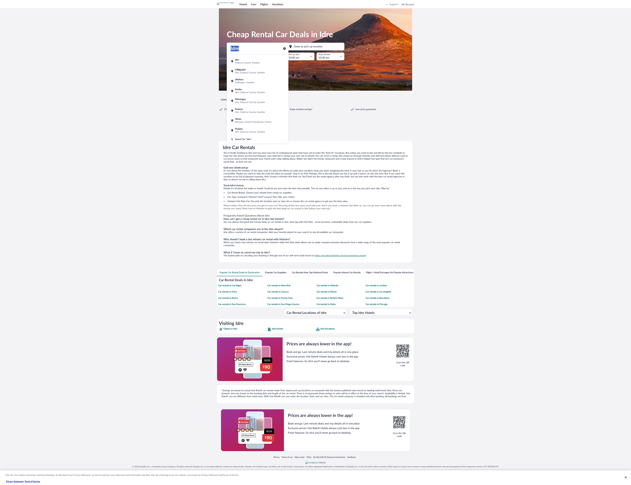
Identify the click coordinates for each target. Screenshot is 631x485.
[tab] (239, 272)
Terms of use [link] (287, 457)
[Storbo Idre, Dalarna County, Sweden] (257, 91)
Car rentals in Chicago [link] (376, 304)
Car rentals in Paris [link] (227, 292)
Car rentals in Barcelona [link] (377, 298)
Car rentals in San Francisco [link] (232, 304)
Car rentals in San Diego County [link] (283, 304)
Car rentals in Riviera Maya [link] (329, 298)
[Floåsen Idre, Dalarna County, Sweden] (257, 130)
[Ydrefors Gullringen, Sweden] (257, 81)
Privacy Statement (15, 482)
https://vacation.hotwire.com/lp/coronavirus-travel (340, 256)
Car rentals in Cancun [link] (278, 292)
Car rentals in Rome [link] (228, 298)
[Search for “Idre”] (257, 139)
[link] (243, 329)
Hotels (243, 4)
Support (393, 4)
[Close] (625, 477)
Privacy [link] (276, 457)
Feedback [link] (351, 457)
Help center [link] (299, 457)
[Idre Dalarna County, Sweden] (257, 61)
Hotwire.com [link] (226, 99)
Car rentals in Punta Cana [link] (280, 298)
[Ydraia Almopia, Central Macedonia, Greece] (257, 121)
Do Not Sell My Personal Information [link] (329, 457)
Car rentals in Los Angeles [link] (378, 292)
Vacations (277, 4)
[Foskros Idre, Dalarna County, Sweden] (257, 111)
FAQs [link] (308, 457)
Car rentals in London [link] (376, 285)
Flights (264, 4)
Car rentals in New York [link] (279, 285)
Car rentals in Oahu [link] (326, 304)
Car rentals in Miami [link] (326, 292)
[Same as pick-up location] (315, 47)
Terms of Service (32, 482)
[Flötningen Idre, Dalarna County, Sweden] (257, 101)
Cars (253, 4)
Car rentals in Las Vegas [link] (229, 285)
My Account (408, 4)
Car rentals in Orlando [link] (327, 285)
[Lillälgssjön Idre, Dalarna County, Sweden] (257, 71)
